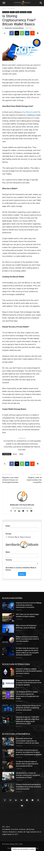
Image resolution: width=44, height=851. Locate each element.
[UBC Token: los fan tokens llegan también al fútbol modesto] (8, 617)
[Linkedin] (27, 33)
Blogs (17, 12)
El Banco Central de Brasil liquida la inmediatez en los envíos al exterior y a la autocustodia (28, 787)
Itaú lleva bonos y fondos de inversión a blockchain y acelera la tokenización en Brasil (28, 775)
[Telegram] (24, 511)
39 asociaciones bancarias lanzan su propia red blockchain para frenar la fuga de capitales (29, 682)
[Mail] (21, 800)
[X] (17, 33)
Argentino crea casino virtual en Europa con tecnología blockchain (10, 480)
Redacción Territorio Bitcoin (14, 28)
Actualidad (11, 8)
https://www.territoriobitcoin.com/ (22, 508)
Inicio (4, 8)
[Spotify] (27, 800)
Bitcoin (12, 12)
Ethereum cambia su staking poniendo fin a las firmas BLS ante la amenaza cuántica (29, 671)
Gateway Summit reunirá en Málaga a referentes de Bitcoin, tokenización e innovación (29, 605)
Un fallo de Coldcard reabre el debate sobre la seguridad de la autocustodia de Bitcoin (27, 764)
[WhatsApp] (22, 33)
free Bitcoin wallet (30, 112)
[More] (37, 33)
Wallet (29, 12)
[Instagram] (16, 511)
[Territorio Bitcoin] (22, 3)
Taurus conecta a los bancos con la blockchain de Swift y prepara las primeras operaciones (28, 708)
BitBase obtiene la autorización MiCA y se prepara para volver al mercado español (27, 639)
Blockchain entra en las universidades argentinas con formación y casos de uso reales (27, 741)
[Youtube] (32, 511)
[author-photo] (22, 502)
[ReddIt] (32, 33)
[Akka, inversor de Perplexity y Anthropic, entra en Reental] (8, 628)
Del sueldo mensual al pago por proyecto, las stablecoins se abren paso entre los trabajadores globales (29, 752)
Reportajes (23, 12)
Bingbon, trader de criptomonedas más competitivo (34, 480)
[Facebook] (11, 33)
